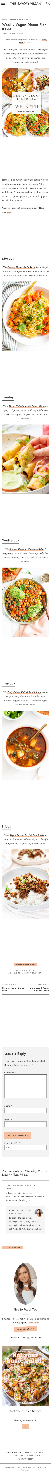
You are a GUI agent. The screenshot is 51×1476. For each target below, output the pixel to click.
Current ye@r (12, 1143)
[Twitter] (40, 1337)
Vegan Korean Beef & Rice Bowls (27, 835)
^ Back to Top (13, 1452)
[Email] (24, 1337)
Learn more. (34, 1322)
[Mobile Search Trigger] (47, 3)
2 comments (14, 973)
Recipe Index (33, 1455)
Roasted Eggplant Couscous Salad (26, 549)
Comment (10, 1072)
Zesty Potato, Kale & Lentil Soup (24, 692)
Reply (8, 1188)
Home (4, 20)
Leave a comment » (33, 973)
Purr (28, 1470)
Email (8, 1119)
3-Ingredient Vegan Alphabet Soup (39, 989)
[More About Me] (25, 1283)
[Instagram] (28, 1337)
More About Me (25, 1329)
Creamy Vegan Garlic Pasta (21, 267)
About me (39, 1452)
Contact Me (17, 1455)
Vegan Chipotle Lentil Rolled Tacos (27, 406)
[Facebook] (32, 1337)
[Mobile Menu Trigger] (3, 3)
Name (8, 1105)
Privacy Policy (25, 1459)
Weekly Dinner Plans (20, 20)
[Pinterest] (35, 1337)
